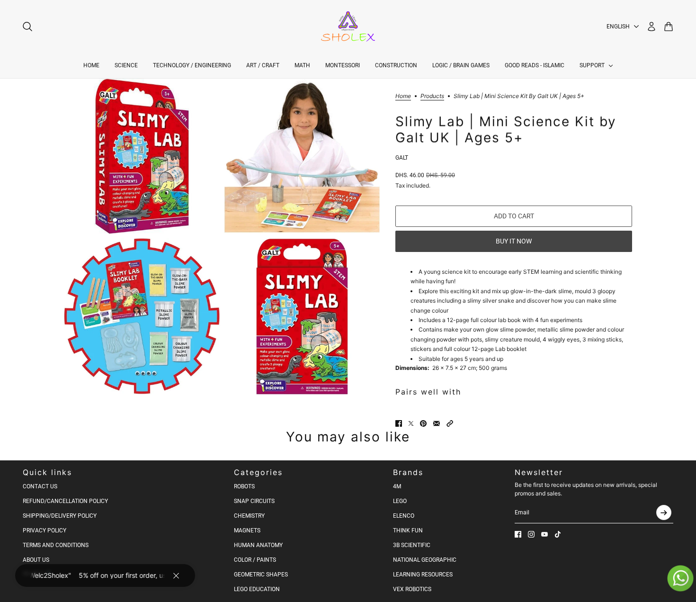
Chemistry (249, 515)
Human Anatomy (258, 545)
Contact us (40, 486)
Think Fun (408, 530)
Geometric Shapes (261, 574)
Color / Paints (255, 560)
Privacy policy (44, 530)
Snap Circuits (254, 501)
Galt (401, 157)
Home (403, 96)
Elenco (403, 515)
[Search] (27, 26)
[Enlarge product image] (142, 156)
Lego (400, 501)
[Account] (651, 26)
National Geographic (424, 560)
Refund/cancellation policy (65, 501)
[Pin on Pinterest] (423, 423)
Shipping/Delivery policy (60, 515)
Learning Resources (423, 574)
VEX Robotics (412, 589)
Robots (244, 486)
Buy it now (514, 241)
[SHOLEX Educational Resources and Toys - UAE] (348, 26)
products (432, 96)
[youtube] (544, 534)
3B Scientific (411, 545)
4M (397, 486)
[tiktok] (558, 534)
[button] (450, 423)
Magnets (247, 530)
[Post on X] (411, 423)
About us (36, 560)
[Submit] (663, 512)
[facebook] (518, 534)
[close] (176, 575)
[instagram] (531, 534)
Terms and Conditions (56, 545)
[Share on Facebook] (398, 423)
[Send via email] (436, 423)
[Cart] (668, 26)
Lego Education (257, 589)
